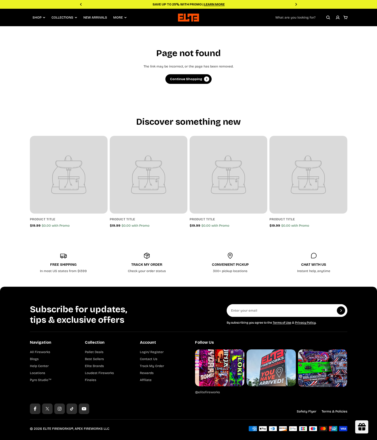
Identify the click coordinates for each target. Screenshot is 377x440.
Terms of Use (282, 322)
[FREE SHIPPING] (63, 263)
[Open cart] (346, 17)
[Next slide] (296, 4)
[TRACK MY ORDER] (146, 263)
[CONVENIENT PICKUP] (230, 263)
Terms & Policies (334, 411)
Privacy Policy (305, 322)
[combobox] (303, 17)
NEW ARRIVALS (95, 17)
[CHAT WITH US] (313, 263)
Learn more (214, 4)
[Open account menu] (338, 17)
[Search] (328, 17)
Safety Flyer (306, 411)
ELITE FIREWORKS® (58, 429)
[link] (69, 175)
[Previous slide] (80, 4)
